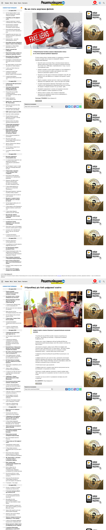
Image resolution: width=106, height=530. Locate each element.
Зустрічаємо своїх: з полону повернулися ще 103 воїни (12, 297)
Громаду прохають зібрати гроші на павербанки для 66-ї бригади (13, 524)
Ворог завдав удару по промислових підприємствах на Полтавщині (13, 464)
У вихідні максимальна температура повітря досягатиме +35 (13, 78)
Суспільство (38, 100)
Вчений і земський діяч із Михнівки (11, 50)
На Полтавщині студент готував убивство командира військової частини (13, 167)
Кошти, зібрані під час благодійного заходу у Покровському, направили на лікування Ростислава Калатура (14, 469)
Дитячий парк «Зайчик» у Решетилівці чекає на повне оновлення (13, 216)
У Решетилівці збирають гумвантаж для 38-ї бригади (12, 212)
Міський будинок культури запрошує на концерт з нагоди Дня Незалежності (13, 117)
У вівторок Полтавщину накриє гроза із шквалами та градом (13, 400)
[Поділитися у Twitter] (69, 106)
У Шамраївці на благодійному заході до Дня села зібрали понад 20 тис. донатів (13, 418)
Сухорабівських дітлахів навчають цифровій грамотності (14, 244)
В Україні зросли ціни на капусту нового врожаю (13, 195)
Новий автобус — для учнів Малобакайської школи (12, 39)
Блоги (15, 3)
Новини (7, 3)
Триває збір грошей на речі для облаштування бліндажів (13, 510)
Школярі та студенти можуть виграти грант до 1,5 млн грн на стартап (13, 199)
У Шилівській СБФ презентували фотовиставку (13, 84)
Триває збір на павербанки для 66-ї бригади (14, 365)
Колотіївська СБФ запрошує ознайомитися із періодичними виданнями (13, 177)
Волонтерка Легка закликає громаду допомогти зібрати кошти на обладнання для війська (14, 454)
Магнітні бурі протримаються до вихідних (12, 136)
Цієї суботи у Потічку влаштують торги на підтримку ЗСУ (14, 352)
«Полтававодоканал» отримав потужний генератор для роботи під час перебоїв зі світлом (13, 356)
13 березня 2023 (27, 11)
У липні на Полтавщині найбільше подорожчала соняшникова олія (13, 521)
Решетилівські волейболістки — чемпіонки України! (13, 389)
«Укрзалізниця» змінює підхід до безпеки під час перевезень (13, 445)
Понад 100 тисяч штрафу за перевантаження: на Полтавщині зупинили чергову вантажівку (13, 93)
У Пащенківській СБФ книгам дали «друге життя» (12, 333)
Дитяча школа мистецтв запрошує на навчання (14, 308)
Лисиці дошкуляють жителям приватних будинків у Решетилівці (13, 301)
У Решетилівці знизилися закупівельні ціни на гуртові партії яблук (13, 449)
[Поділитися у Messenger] (77, 106)
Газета (19, 3)
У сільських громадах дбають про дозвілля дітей (13, 491)
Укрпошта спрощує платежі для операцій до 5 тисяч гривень (13, 517)
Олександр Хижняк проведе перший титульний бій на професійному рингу (12, 88)
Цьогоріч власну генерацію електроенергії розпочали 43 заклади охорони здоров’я (13, 26)
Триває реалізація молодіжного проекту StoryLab (13, 426)
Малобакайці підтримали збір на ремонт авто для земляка (13, 109)
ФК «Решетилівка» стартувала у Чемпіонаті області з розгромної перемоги (13, 459)
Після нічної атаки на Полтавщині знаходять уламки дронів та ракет (14, 227)
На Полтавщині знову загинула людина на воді (13, 315)
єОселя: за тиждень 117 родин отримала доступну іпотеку (13, 488)
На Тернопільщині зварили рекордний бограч (12, 248)
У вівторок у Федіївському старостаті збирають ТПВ (12, 404)
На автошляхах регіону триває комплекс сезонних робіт (13, 382)
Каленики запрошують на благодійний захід (11, 241)
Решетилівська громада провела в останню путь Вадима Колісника (13, 431)
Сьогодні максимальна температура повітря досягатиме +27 (13, 323)
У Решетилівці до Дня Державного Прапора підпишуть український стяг (14, 208)
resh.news (59, 275)
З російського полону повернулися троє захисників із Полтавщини (13, 223)
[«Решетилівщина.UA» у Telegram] (100, 3)
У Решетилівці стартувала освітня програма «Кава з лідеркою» (12, 172)
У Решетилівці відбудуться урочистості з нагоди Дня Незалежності (12, 188)
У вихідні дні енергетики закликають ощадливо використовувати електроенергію (13, 73)
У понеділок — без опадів (11, 482)
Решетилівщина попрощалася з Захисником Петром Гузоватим (13, 258)
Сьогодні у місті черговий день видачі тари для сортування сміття (13, 231)
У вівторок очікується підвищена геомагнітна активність (13, 392)
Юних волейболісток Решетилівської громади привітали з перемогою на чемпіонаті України (12, 131)
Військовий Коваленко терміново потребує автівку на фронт (13, 192)
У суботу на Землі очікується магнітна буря (12, 68)
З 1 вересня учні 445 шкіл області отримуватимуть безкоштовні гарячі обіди (13, 373)
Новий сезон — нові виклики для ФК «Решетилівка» (13, 102)
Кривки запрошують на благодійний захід (11, 98)
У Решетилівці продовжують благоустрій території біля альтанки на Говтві (12, 126)
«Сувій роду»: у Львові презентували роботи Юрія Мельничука (12, 378)
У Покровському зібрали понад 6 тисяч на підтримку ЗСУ (13, 305)
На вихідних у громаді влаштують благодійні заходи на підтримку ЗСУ (14, 61)
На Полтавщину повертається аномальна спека (13, 147)
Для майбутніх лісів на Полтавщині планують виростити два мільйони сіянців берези (13, 501)
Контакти (24, 3)
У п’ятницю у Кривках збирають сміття (13, 151)
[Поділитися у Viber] (75, 106)
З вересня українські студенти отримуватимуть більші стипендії (13, 22)
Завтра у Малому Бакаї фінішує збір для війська (13, 144)
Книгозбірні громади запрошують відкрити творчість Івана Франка (14, 43)
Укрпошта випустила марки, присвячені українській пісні (12, 121)
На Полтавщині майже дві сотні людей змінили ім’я (13, 203)
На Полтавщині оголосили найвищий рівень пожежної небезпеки (12, 396)
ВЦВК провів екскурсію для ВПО (13, 111)
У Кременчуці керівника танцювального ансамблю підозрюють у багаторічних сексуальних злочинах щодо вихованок (12, 342)
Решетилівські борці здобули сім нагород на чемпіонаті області (14, 53)
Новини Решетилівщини (10, 8)
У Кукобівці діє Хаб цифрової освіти (13, 18)
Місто (11, 3)
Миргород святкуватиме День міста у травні (13, 105)
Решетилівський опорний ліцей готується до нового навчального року (13, 31)
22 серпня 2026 (27, 290)
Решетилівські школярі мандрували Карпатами (11, 434)
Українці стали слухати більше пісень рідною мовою (13, 514)
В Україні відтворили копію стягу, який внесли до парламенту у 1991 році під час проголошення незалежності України (13, 253)
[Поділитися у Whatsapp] (80, 106)
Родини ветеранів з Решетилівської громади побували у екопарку (12, 293)
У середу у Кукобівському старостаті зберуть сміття (12, 327)
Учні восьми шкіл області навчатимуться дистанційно (12, 413)
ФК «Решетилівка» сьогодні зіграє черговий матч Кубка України (14, 65)
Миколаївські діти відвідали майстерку (12, 410)
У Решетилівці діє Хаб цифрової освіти (13, 441)
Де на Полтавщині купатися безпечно (12, 438)
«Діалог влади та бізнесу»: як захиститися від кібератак (12, 369)
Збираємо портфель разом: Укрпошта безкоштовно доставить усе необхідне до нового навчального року (12, 182)
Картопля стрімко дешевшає (12, 114)
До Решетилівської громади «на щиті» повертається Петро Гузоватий (13, 361)
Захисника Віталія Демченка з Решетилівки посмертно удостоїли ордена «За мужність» (13, 479)
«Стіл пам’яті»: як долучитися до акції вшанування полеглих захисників (13, 496)
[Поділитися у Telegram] (72, 106)
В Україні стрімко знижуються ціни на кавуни (14, 266)
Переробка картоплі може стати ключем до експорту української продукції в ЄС (13, 35)
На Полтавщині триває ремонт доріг (13, 336)
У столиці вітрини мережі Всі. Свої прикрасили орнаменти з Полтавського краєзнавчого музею (14, 162)
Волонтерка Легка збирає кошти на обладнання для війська (13, 57)
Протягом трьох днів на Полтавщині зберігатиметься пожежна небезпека (13, 140)
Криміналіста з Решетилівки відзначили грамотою (12, 46)
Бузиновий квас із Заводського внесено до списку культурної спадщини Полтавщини (13, 348)
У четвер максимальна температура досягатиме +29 (13, 235)
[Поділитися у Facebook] (66, 106)
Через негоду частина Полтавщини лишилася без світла (13, 312)
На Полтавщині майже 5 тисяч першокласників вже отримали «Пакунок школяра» (13, 14)
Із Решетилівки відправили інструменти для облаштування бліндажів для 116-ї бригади (13, 422)
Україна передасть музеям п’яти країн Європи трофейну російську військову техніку (13, 507)
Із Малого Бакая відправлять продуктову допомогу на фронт (13, 385)
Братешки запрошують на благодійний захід (11, 157)
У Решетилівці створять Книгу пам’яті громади (13, 319)
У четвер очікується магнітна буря (14, 219)
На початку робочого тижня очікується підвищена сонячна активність (13, 475)
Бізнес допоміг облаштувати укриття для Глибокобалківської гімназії (13, 262)
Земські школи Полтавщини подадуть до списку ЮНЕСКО (13, 269)
